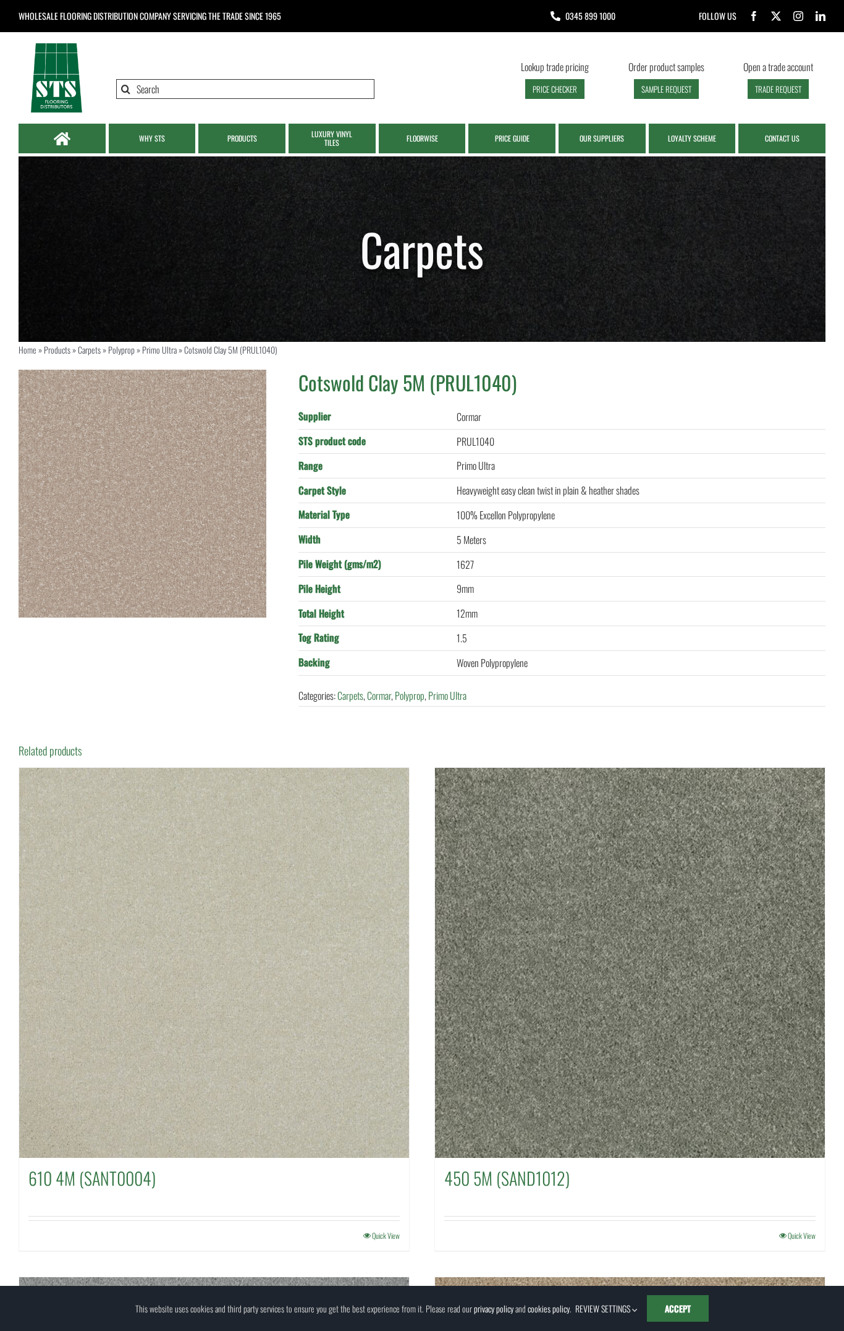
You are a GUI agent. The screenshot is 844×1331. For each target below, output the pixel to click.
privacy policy (493, 1308)
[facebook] (754, 16)
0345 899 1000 (590, 15)
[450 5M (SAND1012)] (630, 963)
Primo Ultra (159, 349)
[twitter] (776, 16)
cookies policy (549, 1308)
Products (57, 349)
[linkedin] (820, 16)
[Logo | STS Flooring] (56, 46)
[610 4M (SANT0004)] (214, 963)
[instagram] (798, 16)
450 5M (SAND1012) (507, 1178)
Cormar (379, 695)
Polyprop (121, 349)
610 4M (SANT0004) (92, 1178)
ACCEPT (678, 1308)
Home (27, 349)
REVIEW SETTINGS (603, 1308)
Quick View (386, 1235)
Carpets (89, 349)
